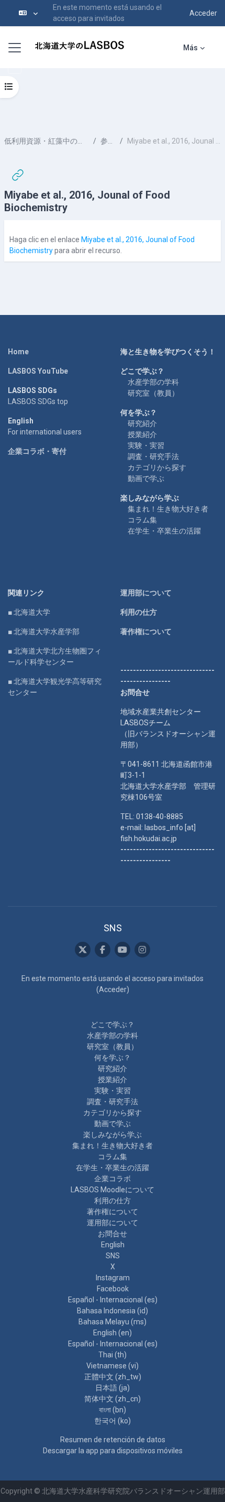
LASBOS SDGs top (38, 401)
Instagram (113, 1278)
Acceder (203, 13)
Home (18, 351)
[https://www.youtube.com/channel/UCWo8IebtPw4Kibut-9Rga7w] (122, 949)
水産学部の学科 (153, 382)
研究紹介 (142, 423)
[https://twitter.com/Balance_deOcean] (83, 949)
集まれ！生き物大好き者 (168, 509)
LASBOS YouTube (38, 371)
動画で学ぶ (146, 478)
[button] (28, 13)
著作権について (146, 631)
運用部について (146, 593)
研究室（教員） (153, 393)
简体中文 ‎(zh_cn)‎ (112, 1399)
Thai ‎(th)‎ (112, 1355)
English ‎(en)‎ (112, 1333)
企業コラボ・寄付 (37, 451)
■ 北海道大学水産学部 (44, 631)
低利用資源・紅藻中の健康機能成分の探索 (46, 141)
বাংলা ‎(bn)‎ (112, 1410)
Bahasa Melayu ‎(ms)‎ (112, 1322)
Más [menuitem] (190, 47)
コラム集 (142, 520)
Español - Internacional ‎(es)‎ (113, 1300)
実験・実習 (146, 445)
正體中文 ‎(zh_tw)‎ (112, 1377)
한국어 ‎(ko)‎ (112, 1421)
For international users (45, 432)
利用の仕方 (138, 612)
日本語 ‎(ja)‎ (112, 1388)
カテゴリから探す (157, 467)
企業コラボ (112, 1178)
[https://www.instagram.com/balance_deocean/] (142, 949)
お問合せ (112, 1233)
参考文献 (108, 141)
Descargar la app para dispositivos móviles (113, 1450)
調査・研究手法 (153, 456)
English (113, 1244)
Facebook (113, 1289)
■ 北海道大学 (29, 612)
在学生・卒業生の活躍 (164, 531)
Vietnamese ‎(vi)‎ (112, 1366)
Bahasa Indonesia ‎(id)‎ (112, 1311)
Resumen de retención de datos (112, 1439)
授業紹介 (142, 434)
